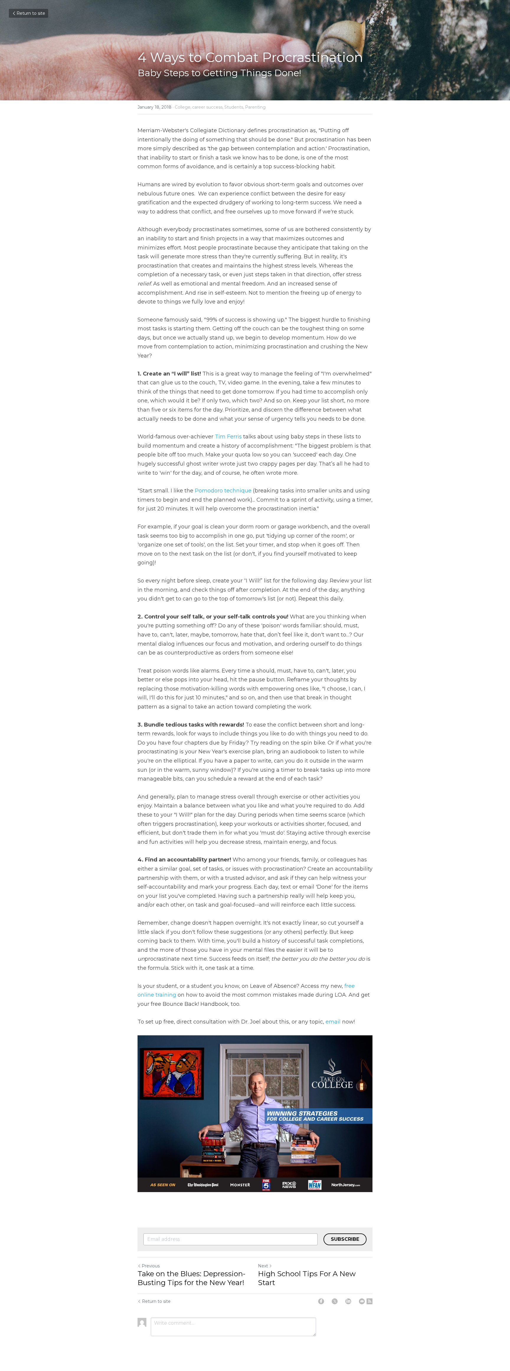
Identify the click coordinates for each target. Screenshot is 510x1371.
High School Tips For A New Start (307, 1278)
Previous (151, 1266)
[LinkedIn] (348, 1301)
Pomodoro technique (223, 490)
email (333, 1022)
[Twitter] (335, 1301)
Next (263, 1266)
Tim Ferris (228, 436)
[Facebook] (321, 1301)
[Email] (362, 1301)
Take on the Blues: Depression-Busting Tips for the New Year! (191, 1278)
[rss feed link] (369, 1301)
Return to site (31, 13)
